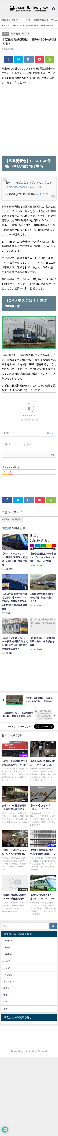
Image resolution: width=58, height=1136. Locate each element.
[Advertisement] (29, 120)
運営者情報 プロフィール (12, 20)
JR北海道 (7, 975)
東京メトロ (8, 981)
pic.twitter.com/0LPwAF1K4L (25, 187)
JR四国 (6, 961)
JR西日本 (7, 954)
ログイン (51, 433)
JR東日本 (7, 940)
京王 (5, 995)
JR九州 (6, 968)
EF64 (27, 34)
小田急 (6, 988)
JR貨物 (5, 34)
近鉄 (5, 1002)
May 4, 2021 (41, 194)
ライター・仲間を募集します (36, 20)
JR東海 (6, 947)
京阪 (5, 1009)
